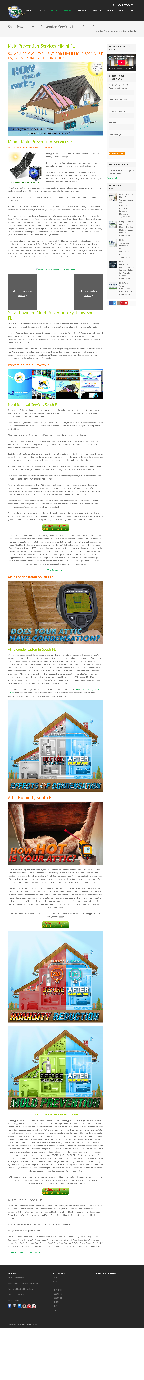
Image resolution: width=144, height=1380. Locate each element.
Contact (132, 10)
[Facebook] (111, 303)
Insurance (97, 10)
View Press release (55, 570)
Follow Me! (112, 178)
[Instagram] (118, 303)
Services (54, 10)
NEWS (55, 1306)
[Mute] (129, 68)
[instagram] (24, 1307)
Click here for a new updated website (24, 1252)
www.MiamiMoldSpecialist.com (23, 1289)
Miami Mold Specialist (30, 1324)
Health (110, 10)
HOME (55, 1278)
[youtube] (34, 1307)
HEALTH (56, 1302)
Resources (82, 10)
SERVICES (56, 1286)
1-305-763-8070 (124, 5)
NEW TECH (57, 1290)
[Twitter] (114, 303)
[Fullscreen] (133, 68)
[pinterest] (29, 1307)
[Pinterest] (122, 303)
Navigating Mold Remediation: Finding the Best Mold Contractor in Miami (126, 227)
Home (28, 10)
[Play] (109, 68)
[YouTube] (126, 303)
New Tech (68, 10)
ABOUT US (57, 1282)
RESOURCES (57, 1294)
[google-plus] (14, 1307)
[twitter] (19, 1307)
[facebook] (9, 1307)
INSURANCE (57, 1298)
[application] (121, 62)
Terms (17, 1300)
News (121, 10)
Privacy (10, 1300)
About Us (41, 10)
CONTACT (57, 1310)
